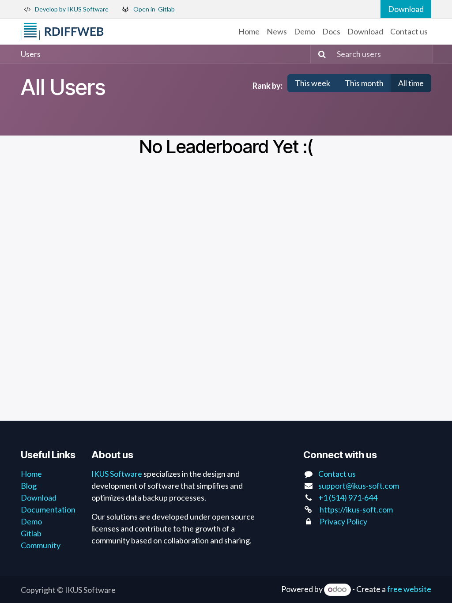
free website (409, 589)
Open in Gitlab (154, 9)
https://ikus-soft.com (356, 509)
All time (411, 83)
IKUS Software (116, 474)
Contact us (337, 474)
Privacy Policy (343, 521)
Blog (29, 485)
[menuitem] (249, 31)
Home (31, 474)
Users (31, 54)
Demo (31, 521)
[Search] (319, 54)
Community (40, 545)
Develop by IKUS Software (72, 9)
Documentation (48, 509)
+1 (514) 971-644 (347, 497)
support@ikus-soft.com (358, 485)
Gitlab (31, 533)
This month (364, 83)
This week (312, 83)
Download (406, 9)
